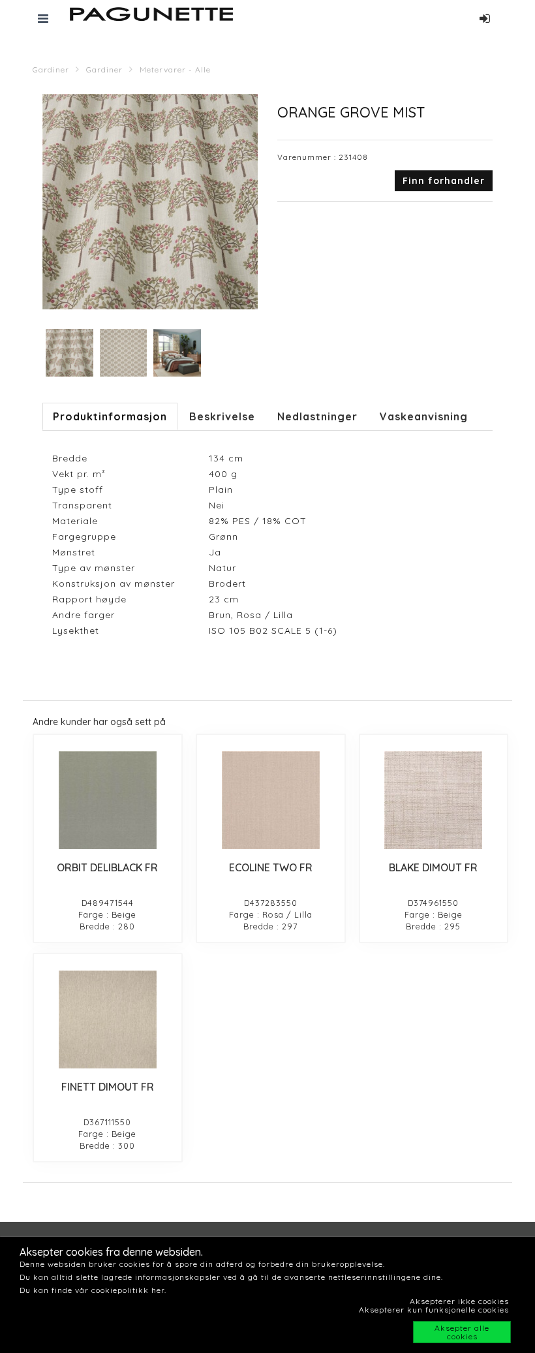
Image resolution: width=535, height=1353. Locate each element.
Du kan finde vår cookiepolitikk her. (93, 1290)
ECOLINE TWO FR (271, 867)
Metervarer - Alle (175, 69)
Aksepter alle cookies (462, 1332)
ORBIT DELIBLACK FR (107, 867)
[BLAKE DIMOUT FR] (434, 800)
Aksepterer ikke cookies (459, 1301)
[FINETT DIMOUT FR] (108, 1019)
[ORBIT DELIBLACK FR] (108, 800)
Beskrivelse (222, 416)
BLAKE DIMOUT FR (433, 867)
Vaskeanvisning (424, 416)
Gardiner (51, 69)
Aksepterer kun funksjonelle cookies (434, 1309)
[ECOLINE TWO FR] (271, 800)
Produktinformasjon (110, 416)
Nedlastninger (317, 416)
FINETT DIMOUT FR (107, 1086)
